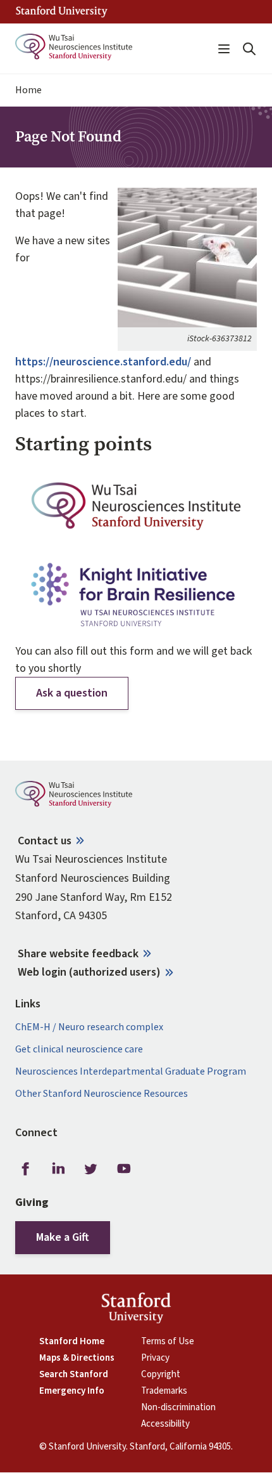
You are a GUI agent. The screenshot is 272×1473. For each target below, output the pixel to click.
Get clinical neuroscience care (79, 1050)
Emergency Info (71, 1391)
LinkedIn (58, 1168)
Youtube (124, 1168)
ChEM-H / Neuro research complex (89, 1027)
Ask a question (72, 693)
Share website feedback (78, 954)
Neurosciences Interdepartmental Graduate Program (130, 1072)
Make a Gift (62, 1237)
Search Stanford (73, 1374)
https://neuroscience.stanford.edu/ (103, 362)
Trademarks (164, 1391)
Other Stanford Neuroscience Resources (101, 1094)
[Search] (249, 48)
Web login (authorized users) (89, 972)
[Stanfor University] (61, 11)
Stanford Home (71, 1341)
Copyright (160, 1374)
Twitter (91, 1168)
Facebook (25, 1168)
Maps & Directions (76, 1358)
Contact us (44, 841)
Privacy (155, 1358)
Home (28, 90)
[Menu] (224, 48)
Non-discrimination (178, 1407)
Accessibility (165, 1424)
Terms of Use (167, 1341)
